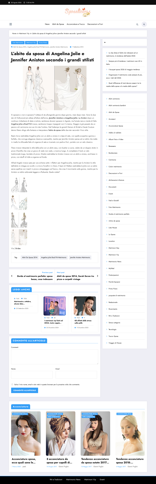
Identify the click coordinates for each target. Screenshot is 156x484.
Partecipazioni (114, 275)
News (47, 24)
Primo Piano (43, 42)
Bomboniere (113, 153)
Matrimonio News (115, 261)
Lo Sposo (112, 234)
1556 (25, 298)
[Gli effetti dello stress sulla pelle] (85, 306)
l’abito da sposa (54, 130)
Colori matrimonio (115, 166)
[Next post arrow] (97, 276)
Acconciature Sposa (116, 126)
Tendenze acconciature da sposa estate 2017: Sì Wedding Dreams (60, 460)
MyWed (111, 268)
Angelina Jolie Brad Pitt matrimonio (38, 47)
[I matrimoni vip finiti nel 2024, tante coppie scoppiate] (55, 306)
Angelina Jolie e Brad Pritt (21, 124)
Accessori (112, 119)
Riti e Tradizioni (114, 316)
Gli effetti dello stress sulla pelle (83, 321)
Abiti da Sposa (58, 24)
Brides (17, 248)
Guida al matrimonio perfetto (119, 214)
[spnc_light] (144, 24)
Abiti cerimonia (114, 99)
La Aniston (82, 118)
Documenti (112, 187)
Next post (60, 272)
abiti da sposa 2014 (19, 47)
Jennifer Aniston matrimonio (59, 47)
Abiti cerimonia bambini (117, 105)
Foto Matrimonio (18, 42)
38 (55, 318)
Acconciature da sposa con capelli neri (129, 460)
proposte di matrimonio (117, 295)
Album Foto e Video (116, 139)
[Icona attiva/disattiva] (10, 24)
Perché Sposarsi (114, 282)
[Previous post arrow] (12, 276)
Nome (13, 369)
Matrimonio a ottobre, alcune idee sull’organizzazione (22, 302)
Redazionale (113, 302)
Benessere (112, 146)
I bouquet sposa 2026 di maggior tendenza (124, 69)
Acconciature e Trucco (76, 24)
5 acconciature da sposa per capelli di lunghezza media (23, 460)
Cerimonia (112, 160)
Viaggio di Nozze (115, 343)
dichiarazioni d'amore (116, 180)
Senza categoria (114, 322)
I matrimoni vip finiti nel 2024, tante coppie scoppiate (53, 321)
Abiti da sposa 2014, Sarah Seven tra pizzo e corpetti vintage (75, 278)
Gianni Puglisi (29, 466)
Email (58, 369)
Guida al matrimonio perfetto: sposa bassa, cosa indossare (35, 278)
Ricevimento (113, 309)
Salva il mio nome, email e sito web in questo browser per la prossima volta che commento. (47, 384)
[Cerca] (137, 24)
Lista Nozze (113, 227)
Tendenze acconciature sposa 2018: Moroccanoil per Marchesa (95, 460)
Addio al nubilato (115, 132)
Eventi (111, 193)
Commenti (14, 347)
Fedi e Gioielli (114, 200)
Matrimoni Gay (114, 248)
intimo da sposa (114, 221)
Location (112, 241)
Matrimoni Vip (31, 42)
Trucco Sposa (113, 336)
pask (17, 298)
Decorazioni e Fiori (95, 24)
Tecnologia (112, 329)
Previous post (47, 272)
